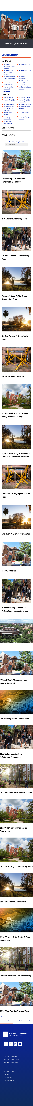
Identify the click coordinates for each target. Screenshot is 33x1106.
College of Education (25, 70)
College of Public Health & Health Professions (9, 108)
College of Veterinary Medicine (25, 107)
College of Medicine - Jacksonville (25, 101)
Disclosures (8, 1077)
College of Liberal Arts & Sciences (9, 84)
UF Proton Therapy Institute (24, 118)
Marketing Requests (11, 1062)
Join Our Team (9, 1071)
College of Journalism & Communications (23, 78)
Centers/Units (9, 127)
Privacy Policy (9, 1080)
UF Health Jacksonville (7, 118)
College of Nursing (9, 104)
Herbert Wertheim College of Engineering (9, 89)
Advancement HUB (10, 1056)
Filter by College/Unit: (16, 142)
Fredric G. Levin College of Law (23, 84)
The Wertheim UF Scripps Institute (9, 122)
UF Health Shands (24, 113)
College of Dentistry (24, 97)
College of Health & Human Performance (10, 77)
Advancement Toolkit (11, 1059)
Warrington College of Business (25, 88)
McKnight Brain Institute (8, 113)
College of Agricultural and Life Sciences (9, 66)
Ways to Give (8, 134)
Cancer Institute (8, 97)
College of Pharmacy (25, 104)
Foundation (8, 1074)
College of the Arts (24, 64)
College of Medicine (9, 100)
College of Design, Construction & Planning (9, 72)
